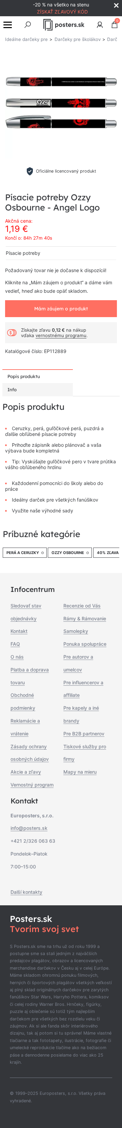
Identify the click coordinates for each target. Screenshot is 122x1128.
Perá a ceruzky (22, 552)
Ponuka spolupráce (84, 644)
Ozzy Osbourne (68, 552)
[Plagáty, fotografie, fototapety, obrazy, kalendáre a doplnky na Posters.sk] (64, 24)
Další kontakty (26, 892)
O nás (17, 657)
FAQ (15, 644)
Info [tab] (12, 389)
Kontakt (19, 631)
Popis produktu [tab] (23, 376)
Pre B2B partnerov (83, 733)
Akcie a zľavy (26, 772)
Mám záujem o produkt (61, 309)
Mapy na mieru (80, 772)
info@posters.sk (29, 828)
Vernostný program (32, 785)
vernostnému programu (61, 335)
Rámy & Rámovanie (84, 618)
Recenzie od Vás (82, 606)
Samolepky (75, 631)
